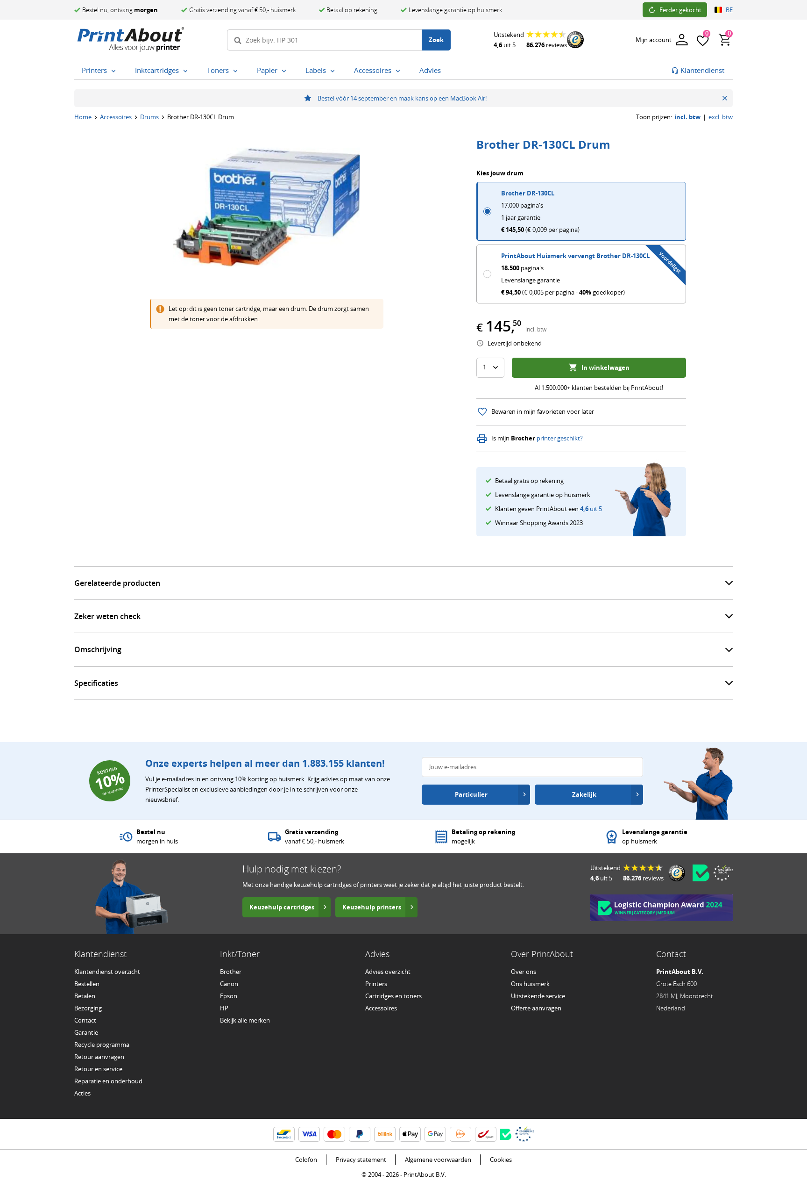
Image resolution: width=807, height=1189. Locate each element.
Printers (376, 984)
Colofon (306, 1159)
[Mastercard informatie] (334, 1134)
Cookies (501, 1159)
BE (729, 10)
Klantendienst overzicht (107, 971)
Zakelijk (584, 794)
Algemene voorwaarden (438, 1159)
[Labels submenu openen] (334, 71)
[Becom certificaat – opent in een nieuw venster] (701, 873)
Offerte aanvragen (536, 1008)
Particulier (471, 794)
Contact (85, 1020)
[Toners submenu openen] (237, 71)
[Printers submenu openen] (115, 71)
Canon (229, 984)
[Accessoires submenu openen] (399, 71)
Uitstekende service (538, 996)
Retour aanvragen (99, 1056)
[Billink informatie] (385, 1134)
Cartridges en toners (393, 996)
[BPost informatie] (485, 1134)
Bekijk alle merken (245, 1020)
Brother (230, 971)
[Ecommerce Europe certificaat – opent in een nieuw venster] (723, 873)
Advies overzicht (388, 971)
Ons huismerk (530, 984)
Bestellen (86, 984)
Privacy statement (361, 1159)
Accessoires (116, 117)
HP (224, 1008)
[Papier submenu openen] (285, 71)
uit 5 (591, 508)
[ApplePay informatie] (410, 1134)
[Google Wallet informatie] (435, 1134)
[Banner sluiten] (724, 98)
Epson (228, 996)
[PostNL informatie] (460, 1134)
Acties (82, 1093)
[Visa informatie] (309, 1134)
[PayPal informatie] (359, 1134)
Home (83, 117)
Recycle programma (101, 1044)
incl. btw (687, 117)
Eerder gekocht (680, 10)
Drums (149, 117)
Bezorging (88, 1008)
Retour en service (98, 1069)
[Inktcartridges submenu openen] (187, 71)
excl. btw (720, 117)
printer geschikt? (560, 438)
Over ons (523, 971)
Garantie (86, 1032)
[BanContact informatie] (284, 1134)
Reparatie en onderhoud (108, 1081)
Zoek (436, 40)
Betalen (84, 996)
